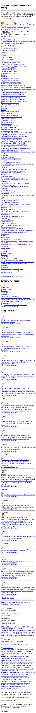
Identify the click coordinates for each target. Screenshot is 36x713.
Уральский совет (29, 299)
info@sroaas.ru (5, 615)
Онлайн (3, 474)
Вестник (3, 235)
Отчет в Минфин (6, 169)
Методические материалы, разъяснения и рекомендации (14, 676)
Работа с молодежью (7, 59)
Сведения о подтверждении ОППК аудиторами (16, 87)
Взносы (3, 110)
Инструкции (18, 679)
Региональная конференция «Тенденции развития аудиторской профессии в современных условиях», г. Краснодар (17, 334)
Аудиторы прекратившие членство (12, 94)
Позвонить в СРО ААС (8, 69)
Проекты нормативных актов (10, 225)
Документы (4, 47)
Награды (4, 52)
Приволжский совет (11, 230)
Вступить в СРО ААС (8, 73)
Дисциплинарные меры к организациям (14, 101)
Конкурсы (4, 265)
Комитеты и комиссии (27, 630)
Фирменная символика (8, 54)
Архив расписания (7, 209)
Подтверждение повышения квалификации (15, 211)
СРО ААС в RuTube (16, 641)
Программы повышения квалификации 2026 (15, 204)
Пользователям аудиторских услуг (12, 269)
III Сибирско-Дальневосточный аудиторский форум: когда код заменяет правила (18, 448)
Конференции (5, 267)
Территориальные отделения (10, 630)
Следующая (10, 598)
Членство (4, 106)
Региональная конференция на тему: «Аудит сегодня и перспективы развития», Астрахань (18, 549)
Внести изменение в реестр (10, 111)
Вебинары (4, 255)
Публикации (5, 234)
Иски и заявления (6, 57)
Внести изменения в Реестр (10, 103)
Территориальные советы (15, 43)
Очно (2, 318)
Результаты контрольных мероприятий (20, 141)
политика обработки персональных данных (15, 697)
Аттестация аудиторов (8, 157)
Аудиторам (4, 155)
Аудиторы (4, 76)
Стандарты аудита (7, 162)
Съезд (3, 42)
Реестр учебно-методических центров (13, 216)
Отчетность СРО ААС (8, 50)
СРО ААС (4, 38)
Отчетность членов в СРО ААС (11, 117)
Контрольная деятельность (9, 127)
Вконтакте (6, 639)
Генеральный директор (19, 42)
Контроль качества (15, 656)
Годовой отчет (5, 131)
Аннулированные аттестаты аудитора (13, 85)
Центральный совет (7, 228)
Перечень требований (7, 147)
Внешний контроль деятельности (12, 129)
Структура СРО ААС (8, 40)
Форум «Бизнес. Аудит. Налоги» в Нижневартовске (18, 495)
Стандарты (4, 160)
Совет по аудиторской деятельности (12, 178)
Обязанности (5, 167)
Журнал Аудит (5, 237)
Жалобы (3, 174)
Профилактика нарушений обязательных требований (17, 669)
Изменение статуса (7, 113)
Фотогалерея (5, 242)
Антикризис (5, 194)
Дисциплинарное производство (11, 173)
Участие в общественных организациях (18, 665)
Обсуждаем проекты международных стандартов (17, 241)
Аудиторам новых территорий (11, 159)
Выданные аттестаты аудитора (11, 83)
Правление (8, 42)
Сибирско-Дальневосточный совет (15, 232)
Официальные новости (8, 223)
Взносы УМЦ (5, 214)
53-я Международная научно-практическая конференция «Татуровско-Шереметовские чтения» (18, 506)
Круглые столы (6, 253)
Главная (3, 276)
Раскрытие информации (17, 171)
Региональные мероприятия (10, 258)
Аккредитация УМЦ (7, 213)
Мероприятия (5, 248)
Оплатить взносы (6, 124)
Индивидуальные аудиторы (10, 80)
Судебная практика (7, 190)
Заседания (4, 251)
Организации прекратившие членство (13, 96)
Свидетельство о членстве (9, 115)
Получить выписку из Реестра (11, 104)
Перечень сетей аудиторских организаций (14, 92)
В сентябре (17, 305)
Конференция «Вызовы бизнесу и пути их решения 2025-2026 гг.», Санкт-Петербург (18, 537)
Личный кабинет (6, 36)
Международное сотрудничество (11, 239)
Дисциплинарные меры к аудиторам (13, 99)
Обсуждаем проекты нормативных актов (14, 199)
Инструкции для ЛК (7, 122)
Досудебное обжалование (9, 131)
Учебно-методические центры (11, 82)
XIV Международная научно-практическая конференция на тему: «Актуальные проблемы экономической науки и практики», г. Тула (16, 437)
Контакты (4, 55)
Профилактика (13, 148)
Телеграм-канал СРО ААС (18, 644)
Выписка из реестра (24, 651)
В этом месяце (8, 305)
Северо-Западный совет (22, 298)
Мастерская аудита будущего (10, 61)
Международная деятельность (10, 62)
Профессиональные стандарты (16, 164)
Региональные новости (8, 227)
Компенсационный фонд (9, 49)
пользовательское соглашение (10, 708)
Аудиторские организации (9, 78)
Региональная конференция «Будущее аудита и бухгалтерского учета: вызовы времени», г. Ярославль (16, 348)
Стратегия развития (7, 45)
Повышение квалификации (10, 202)
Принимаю (5, 711)
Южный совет (22, 230)
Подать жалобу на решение (10, 200)
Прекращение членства (8, 118)
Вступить (4, 108)
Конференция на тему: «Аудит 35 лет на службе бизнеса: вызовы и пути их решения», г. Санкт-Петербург (16, 423)
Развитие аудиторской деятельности (12, 192)
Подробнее (4, 365)
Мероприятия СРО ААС (14, 276)
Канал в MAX (8, 648)
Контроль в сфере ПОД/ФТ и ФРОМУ (13, 143)
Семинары (4, 256)
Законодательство (6, 176)
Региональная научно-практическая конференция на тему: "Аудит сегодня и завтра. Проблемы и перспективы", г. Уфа (18, 362)
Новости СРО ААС (7, 220)
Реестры (3, 75)
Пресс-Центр (5, 218)
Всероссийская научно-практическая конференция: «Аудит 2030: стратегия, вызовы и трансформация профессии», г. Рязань (17, 376)
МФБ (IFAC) (11, 68)
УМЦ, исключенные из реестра (11, 97)
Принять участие (6, 323)
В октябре (24, 305)
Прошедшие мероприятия (9, 306)
